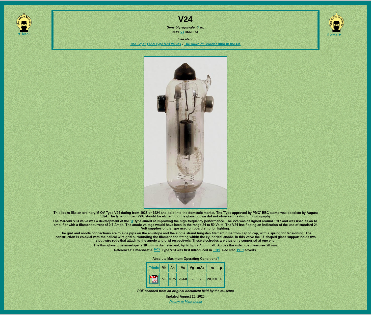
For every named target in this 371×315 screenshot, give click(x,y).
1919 (216, 250)
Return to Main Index (185, 302)
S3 (182, 32)
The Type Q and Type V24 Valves (155, 44)
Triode (154, 268)
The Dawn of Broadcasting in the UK (212, 44)
